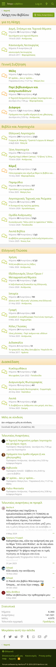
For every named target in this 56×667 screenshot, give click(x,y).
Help (4, 658)
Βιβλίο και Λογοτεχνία (18, 126)
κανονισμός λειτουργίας (20, 52)
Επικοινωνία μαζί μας (12, 655)
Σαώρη (24, 408)
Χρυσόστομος (28, 208)
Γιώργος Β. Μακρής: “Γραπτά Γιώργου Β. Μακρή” (31, 140)
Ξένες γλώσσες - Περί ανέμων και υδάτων (28, 333)
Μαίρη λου (39, 80)
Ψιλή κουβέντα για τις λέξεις (22, 264)
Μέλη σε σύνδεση (12, 417)
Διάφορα (14, 107)
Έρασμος (10, 537)
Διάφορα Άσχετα (14, 463)
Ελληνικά (8, 651)
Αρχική (12, 658)
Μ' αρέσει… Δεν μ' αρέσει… (21, 78)
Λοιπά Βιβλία (17, 231)
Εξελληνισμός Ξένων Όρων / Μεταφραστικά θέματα (26, 275)
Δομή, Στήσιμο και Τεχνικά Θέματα (30, 28)
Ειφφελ (19, 537)
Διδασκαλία (16, 342)
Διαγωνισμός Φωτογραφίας (25, 382)
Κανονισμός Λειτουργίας (24, 45)
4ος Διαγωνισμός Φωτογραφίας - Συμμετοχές (30, 389)
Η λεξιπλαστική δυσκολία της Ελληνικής (28, 284)
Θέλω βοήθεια (13, 591)
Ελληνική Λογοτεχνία (22, 133)
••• (53, 533)
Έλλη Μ (23, 143)
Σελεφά (9, 567)
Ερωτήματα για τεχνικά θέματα (23, 35)
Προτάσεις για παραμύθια (21, 189)
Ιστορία (13, 293)
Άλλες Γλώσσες (18, 326)
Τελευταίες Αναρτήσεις (15, 435)
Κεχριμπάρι (26, 319)
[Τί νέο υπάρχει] (46, 4)
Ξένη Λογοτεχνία (19, 149)
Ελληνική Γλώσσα (14, 250)
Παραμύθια (16, 182)
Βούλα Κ (10, 507)
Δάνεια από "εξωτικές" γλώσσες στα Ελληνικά (30, 300)
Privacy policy (45, 655)
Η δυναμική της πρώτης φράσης (24, 205)
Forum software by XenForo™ (25, 664)
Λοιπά (12, 398)
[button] (3, 4)
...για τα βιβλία (13, 473)
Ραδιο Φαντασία (15, 488)
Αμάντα (24, 352)
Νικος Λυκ (25, 241)
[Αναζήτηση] (52, 4)
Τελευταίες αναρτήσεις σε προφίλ (22, 502)
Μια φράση (14, 375)
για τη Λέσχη (11, 22)
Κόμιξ (12, 166)
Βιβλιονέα (11, 467)
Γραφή (13, 310)
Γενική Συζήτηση (14, 64)
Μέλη (12, 71)
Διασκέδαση (10, 362)
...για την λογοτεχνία (16, 449)
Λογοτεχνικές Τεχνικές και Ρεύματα (30, 198)
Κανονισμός (31, 655)
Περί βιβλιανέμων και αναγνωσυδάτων (23, 89)
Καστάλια (25, 391)
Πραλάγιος (48, 621)
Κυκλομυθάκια (18, 368)
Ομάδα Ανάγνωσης (20, 215)
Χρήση (13, 257)
